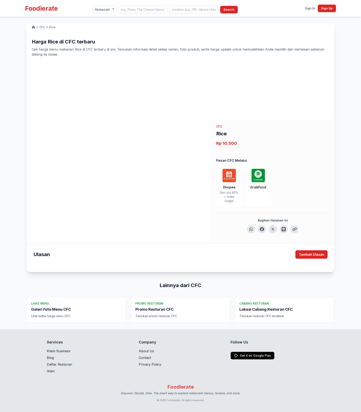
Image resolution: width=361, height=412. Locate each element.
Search (229, 9)
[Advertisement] (180, 88)
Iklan (51, 371)
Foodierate (41, 8)
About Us (146, 351)
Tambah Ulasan (311, 254)
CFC (219, 126)
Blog (50, 358)
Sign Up (327, 8)
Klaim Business (58, 351)
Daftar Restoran (59, 364)
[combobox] (143, 9)
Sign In (310, 8)
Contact (145, 358)
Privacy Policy (150, 364)
